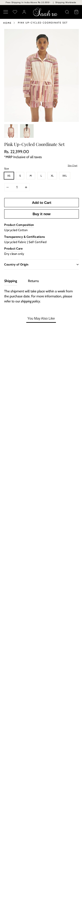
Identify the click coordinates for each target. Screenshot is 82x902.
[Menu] (6, 12)
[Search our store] (67, 12)
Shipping (10, 281)
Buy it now (41, 214)
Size (6, 168)
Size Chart (72, 165)
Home (7, 22)
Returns (33, 281)
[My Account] (24, 12)
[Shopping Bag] (76, 12)
